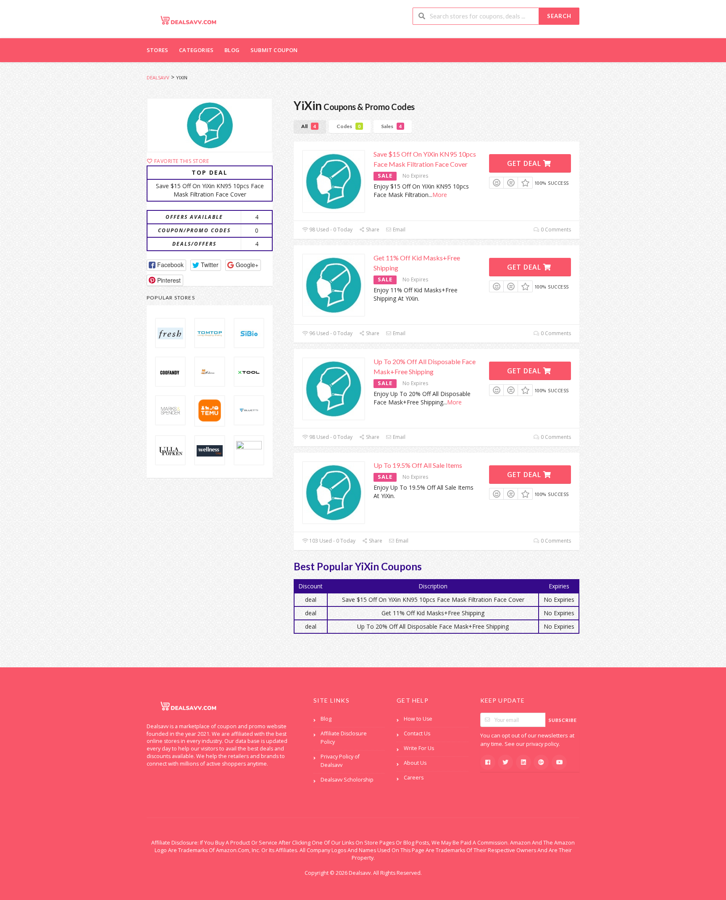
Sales (391, 126)
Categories (196, 50)
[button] (166, 265)
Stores (157, 50)
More (439, 195)
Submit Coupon (274, 50)
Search (559, 16)
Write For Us (419, 748)
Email (398, 229)
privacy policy (542, 744)
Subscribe (563, 720)
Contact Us (417, 733)
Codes (348, 126)
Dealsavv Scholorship (347, 779)
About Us (415, 762)
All (308, 126)
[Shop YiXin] (210, 125)
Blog (231, 50)
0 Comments (555, 229)
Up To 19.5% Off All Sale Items (418, 465)
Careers (414, 777)
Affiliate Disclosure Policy (344, 737)
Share (372, 229)
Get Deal (525, 163)
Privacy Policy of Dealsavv (340, 761)
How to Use (418, 718)
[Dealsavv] (189, 20)
